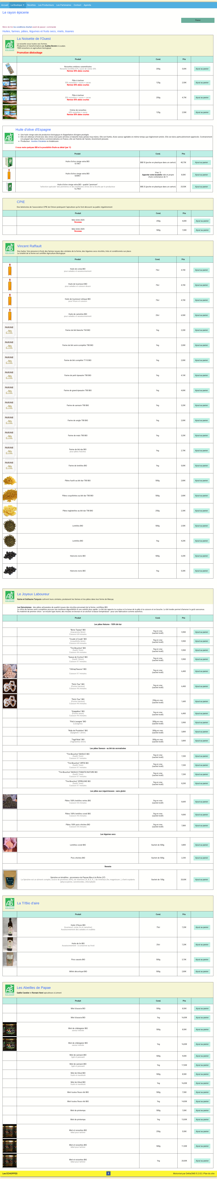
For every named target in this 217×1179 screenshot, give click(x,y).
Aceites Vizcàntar (38, 141)
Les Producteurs (46, 5)
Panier (198, 20)
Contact (77, 5)
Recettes (31, 5)
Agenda (87, 5)
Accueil (4, 5)
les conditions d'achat (22, 27)
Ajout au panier (202, 69)
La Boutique (16, 5)
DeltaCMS (190, 1173)
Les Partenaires (63, 5)
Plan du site (208, 1173)
